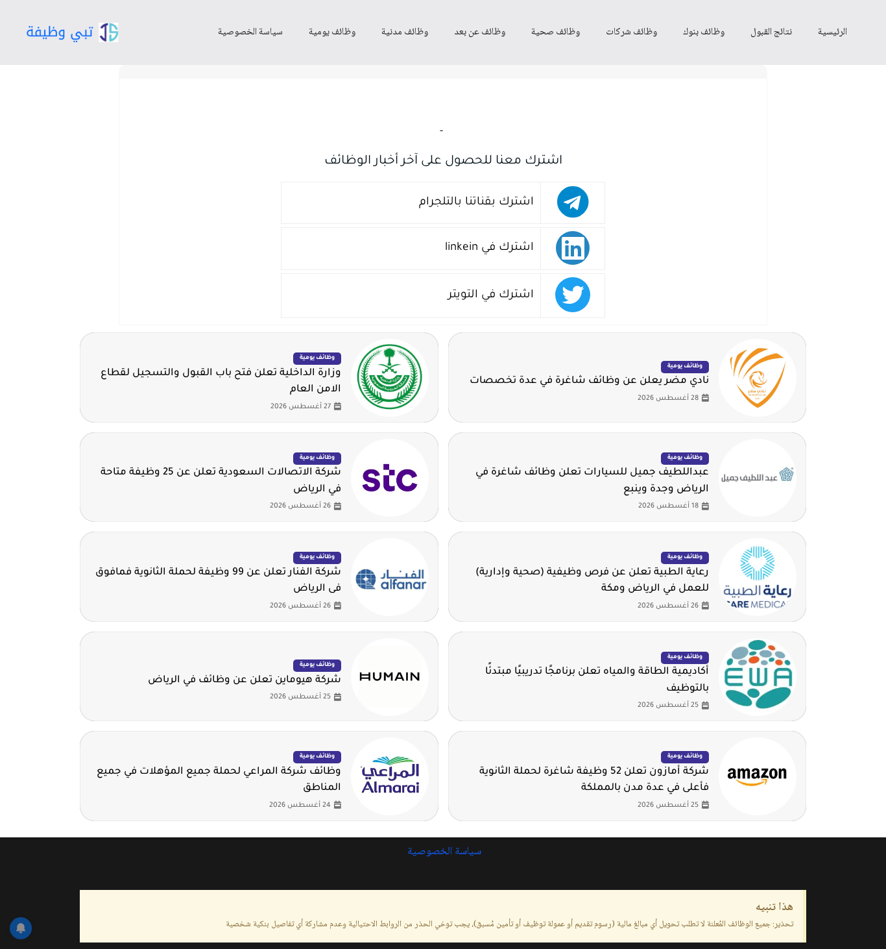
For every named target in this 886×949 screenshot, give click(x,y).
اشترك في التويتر (491, 296)
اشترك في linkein (489, 248)
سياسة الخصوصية (250, 32)
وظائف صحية (555, 32)
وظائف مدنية (404, 32)
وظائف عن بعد (479, 32)
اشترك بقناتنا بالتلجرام (476, 203)
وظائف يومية (332, 32)
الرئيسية (832, 32)
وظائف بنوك (703, 32)
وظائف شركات (631, 32)
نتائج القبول (771, 32)
